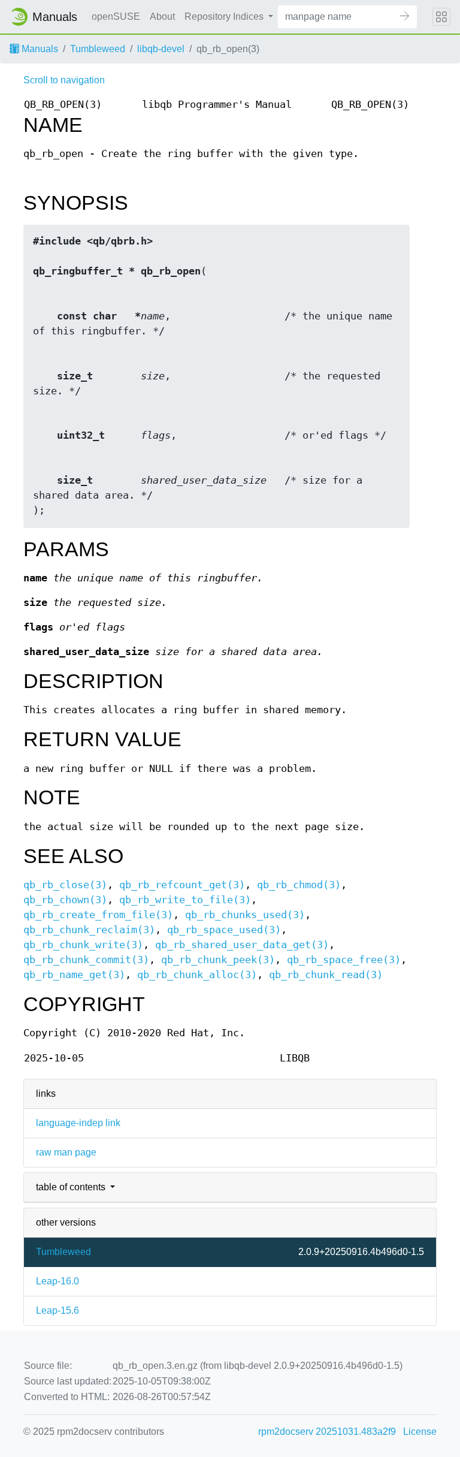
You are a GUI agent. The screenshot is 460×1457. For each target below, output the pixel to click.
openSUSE (116, 16)
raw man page (66, 1152)
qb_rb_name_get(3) (74, 975)
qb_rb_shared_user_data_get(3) (242, 945)
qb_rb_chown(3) (65, 900)
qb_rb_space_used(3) (224, 930)
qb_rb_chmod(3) (299, 885)
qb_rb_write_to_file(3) (185, 900)
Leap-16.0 (57, 1281)
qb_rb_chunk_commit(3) (86, 960)
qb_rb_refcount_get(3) (182, 885)
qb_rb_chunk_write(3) (83, 945)
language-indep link (78, 1123)
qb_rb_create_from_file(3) (98, 915)
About (162, 16)
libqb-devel (160, 49)
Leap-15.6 (57, 1310)
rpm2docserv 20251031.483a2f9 (327, 1431)
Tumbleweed (97, 49)
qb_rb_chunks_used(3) (245, 915)
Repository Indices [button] (225, 16)
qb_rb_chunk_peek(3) (218, 960)
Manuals (38, 49)
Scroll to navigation (64, 80)
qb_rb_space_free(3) (344, 960)
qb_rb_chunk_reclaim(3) (89, 930)
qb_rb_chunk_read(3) (326, 975)
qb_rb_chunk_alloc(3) (197, 975)
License (420, 1431)
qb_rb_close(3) (65, 885)
